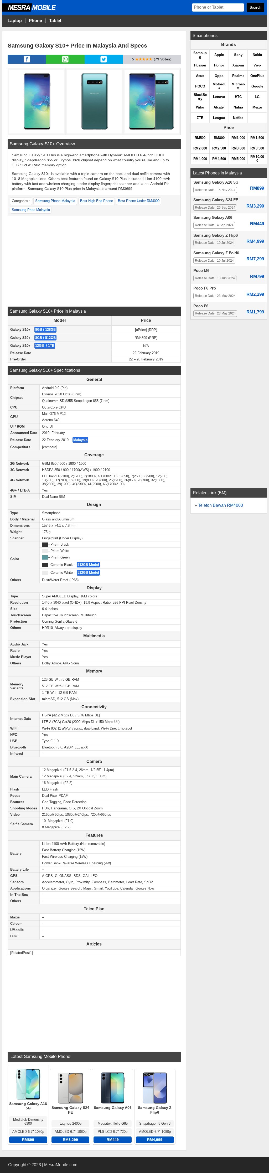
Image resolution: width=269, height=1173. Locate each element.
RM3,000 (238, 148)
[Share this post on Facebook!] (27, 62)
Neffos (238, 118)
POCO (200, 86)
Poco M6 (201, 270)
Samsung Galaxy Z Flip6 (215, 235)
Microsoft (238, 86)
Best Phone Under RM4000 (138, 201)
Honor (219, 65)
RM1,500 (257, 138)
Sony (238, 55)
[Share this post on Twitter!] (103, 62)
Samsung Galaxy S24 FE (215, 200)
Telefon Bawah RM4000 (220, 505)
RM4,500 (219, 159)
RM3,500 (257, 148)
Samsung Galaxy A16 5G (216, 182)
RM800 (219, 138)
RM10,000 (257, 159)
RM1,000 (238, 138)
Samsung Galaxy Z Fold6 (216, 253)
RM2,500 (219, 148)
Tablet (55, 20)
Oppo (219, 76)
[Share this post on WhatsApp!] (65, 62)
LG (257, 97)
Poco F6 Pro (204, 288)
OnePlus (257, 76)
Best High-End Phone (96, 201)
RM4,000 (200, 159)
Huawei (200, 65)
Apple (219, 55)
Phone (35, 20)
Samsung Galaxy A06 (212, 217)
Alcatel (219, 107)
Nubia (238, 107)
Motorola (219, 86)
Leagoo (219, 118)
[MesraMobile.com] (35, 11)
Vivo (257, 65)
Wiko (200, 107)
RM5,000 (238, 159)
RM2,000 (200, 148)
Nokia (257, 55)
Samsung (200, 55)
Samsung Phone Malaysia (55, 201)
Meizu (257, 107)
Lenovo (219, 97)
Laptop (15, 20)
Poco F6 (200, 306)
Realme (238, 76)
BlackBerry (200, 97)
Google (257, 86)
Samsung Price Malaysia (31, 210)
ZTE (200, 118)
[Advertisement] (94, 260)
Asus (200, 76)
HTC (238, 97)
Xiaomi (238, 65)
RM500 (200, 138)
